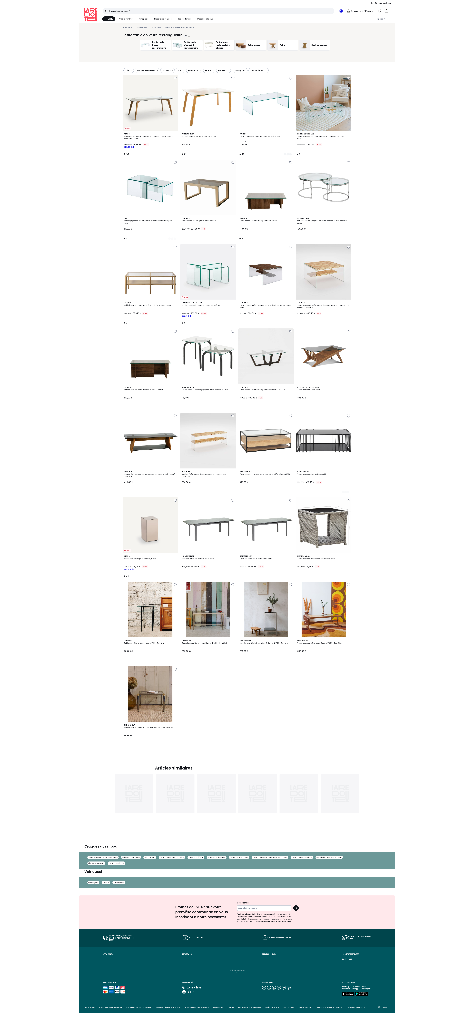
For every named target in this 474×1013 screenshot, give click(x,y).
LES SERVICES (187, 954)
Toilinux (106, 882)
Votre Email (242, 902)
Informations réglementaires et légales (168, 1007)
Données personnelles (272, 1007)
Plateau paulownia (96, 863)
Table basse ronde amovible (172, 857)
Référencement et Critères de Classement (139, 1007)
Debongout (93, 882)
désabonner (273, 919)
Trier (128, 70)
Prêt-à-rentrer (126, 19)
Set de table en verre (239, 857)
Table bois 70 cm (195, 857)
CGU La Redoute (218, 1007)
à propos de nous (269, 954)
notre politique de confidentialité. (276, 921)
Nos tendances (184, 19)
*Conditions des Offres (305, 1007)
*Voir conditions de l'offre (248, 914)
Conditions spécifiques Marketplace (110, 1007)
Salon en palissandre (217, 857)
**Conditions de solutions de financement (329, 1007)
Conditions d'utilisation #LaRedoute (249, 1007)
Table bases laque (116, 863)
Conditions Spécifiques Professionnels (197, 1007)
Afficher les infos (237, 970)
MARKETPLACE (347, 959)
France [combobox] (384, 1007)
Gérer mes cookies (288, 1007)
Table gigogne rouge (131, 857)
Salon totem (149, 857)
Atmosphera (118, 882)
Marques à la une (205, 19)
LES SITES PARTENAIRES (350, 954)
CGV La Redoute (90, 1007)
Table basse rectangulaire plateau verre (270, 857)
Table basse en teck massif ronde (103, 857)
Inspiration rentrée (163, 19)
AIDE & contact (109, 954)
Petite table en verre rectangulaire (179, 27)
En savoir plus (365, 989)
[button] (387, 11)
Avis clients (230, 1007)
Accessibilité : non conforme (356, 1007)
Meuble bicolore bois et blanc (329, 857)
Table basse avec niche (302, 857)
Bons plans (143, 19)
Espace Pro (381, 19)
